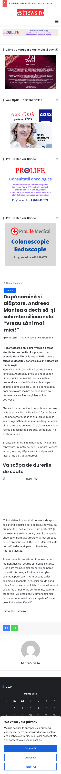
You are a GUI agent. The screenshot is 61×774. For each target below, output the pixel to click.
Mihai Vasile (11, 337)
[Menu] (56, 21)
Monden (18, 283)
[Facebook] (6, 628)
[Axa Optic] (30, 32)
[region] (30, 745)
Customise (30, 757)
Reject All (30, 766)
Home (9, 283)
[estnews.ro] (30, 12)
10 (30, 715)
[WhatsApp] (14, 628)
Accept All (30, 748)
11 (38, 715)
